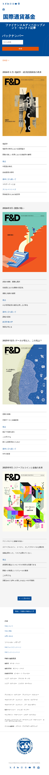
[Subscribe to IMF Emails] (4, 9)
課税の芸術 (6, 317)
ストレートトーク (9, 189)
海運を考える (7, 327)
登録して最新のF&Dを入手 (24, 611)
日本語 (5, 60)
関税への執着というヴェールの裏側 (15, 570)
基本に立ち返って (9, 179)
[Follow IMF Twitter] (3, 4)
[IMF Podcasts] (19, 4)
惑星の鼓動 (6, 414)
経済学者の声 (8, 322)
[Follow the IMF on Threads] (13, 4)
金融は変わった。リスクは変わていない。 (18, 553)
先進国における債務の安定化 (13, 287)
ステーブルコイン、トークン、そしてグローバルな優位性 (23, 547)
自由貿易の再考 (8, 172)
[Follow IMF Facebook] (5, 4)
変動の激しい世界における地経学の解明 (17, 154)
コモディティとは (9, 184)
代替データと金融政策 (10, 420)
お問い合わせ (9, 636)
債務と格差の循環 (9, 293)
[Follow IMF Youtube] (16, 4)
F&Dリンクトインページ (12, 652)
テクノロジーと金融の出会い (13, 541)
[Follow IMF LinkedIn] (8, 4)
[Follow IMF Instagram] (10, 4)
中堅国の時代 (7, 166)
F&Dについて (9, 626)
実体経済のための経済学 (11, 194)
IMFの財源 (6, 454)
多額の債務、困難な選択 (11, 281)
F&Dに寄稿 (8, 631)
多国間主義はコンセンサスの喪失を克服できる (19, 564)
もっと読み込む (24, 598)
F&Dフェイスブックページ (13, 647)
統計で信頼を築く (9, 432)
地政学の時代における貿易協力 (14, 149)
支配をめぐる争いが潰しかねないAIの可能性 (18, 580)
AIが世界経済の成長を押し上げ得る (15, 305)
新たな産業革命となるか (11, 442)
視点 (4, 161)
